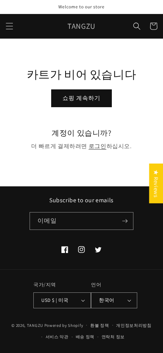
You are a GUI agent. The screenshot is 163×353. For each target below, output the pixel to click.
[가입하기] (124, 221)
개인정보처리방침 (134, 325)
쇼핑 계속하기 (81, 98)
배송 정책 (85, 336)
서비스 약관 (57, 336)
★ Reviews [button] (156, 183)
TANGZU (35, 325)
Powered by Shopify (63, 325)
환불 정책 (99, 325)
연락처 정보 (113, 336)
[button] (9, 26)
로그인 (98, 146)
